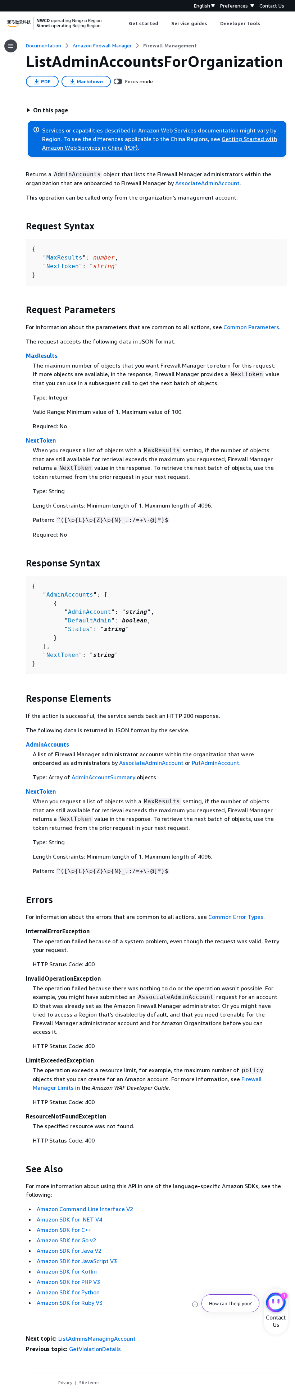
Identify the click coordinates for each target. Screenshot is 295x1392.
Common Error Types (235, 916)
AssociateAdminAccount (207, 183)
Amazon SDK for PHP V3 (68, 1281)
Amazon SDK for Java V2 (69, 1250)
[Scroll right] (266, 23)
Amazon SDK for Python (68, 1292)
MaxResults (64, 257)
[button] (47, 110)
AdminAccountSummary (103, 777)
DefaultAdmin (89, 620)
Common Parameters (251, 327)
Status (79, 629)
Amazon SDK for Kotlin (67, 1271)
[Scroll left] (123, 23)
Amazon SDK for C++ (64, 1229)
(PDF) (131, 147)
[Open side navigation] (10, 45)
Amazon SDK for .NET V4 (69, 1219)
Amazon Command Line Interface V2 (85, 1209)
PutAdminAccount (215, 762)
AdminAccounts (69, 594)
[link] (170, 45)
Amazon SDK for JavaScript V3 (77, 1261)
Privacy (65, 1382)
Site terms (89, 1382)
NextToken (62, 266)
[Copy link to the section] (20, 226)
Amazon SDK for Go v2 (66, 1240)
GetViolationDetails (95, 1349)
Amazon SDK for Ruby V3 (70, 1302)
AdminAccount (89, 611)
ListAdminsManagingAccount (97, 1338)
